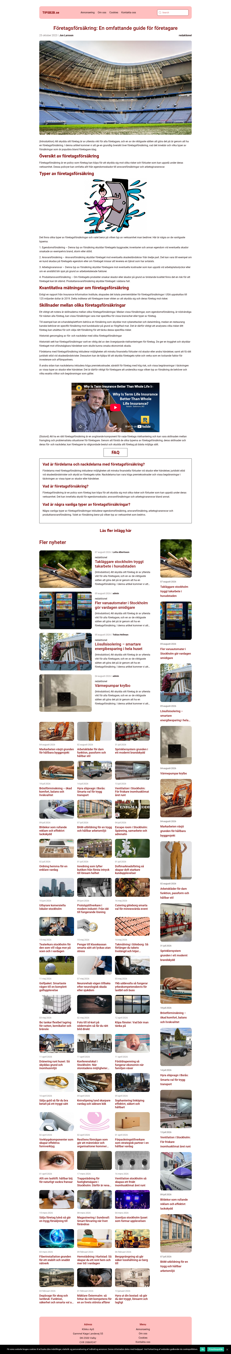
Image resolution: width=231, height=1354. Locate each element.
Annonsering (88, 12)
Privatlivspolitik (216, 1349)
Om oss (102, 12)
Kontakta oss (128, 12)
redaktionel (185, 35)
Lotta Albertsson (121, 552)
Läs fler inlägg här (115, 530)
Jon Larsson (66, 35)
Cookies (113, 12)
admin (116, 593)
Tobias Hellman (120, 634)
